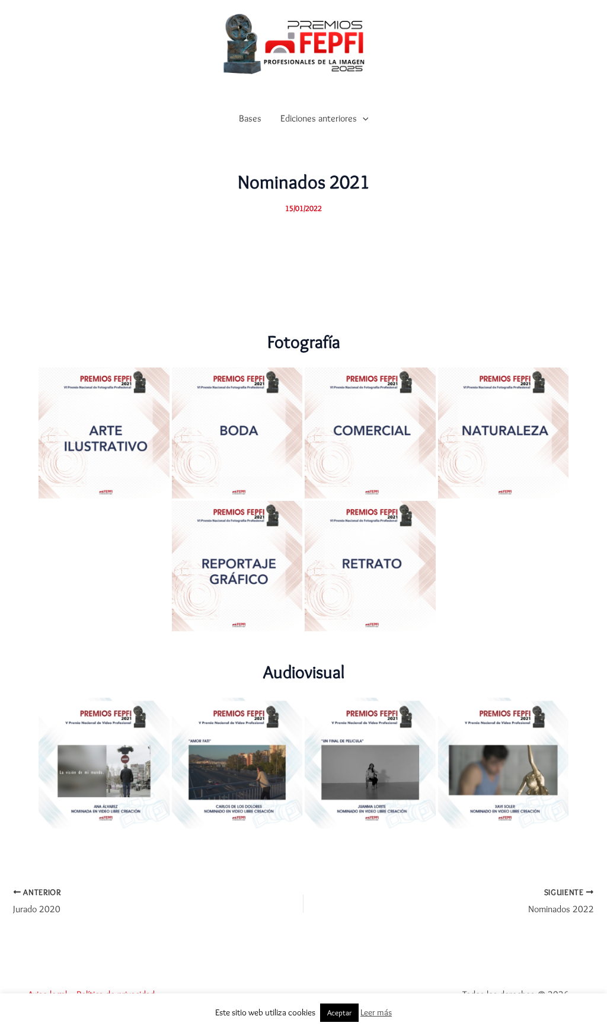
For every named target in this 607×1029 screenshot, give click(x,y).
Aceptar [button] (339, 1012)
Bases (250, 118)
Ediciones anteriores (318, 118)
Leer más (376, 1012)
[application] (363, 118)
